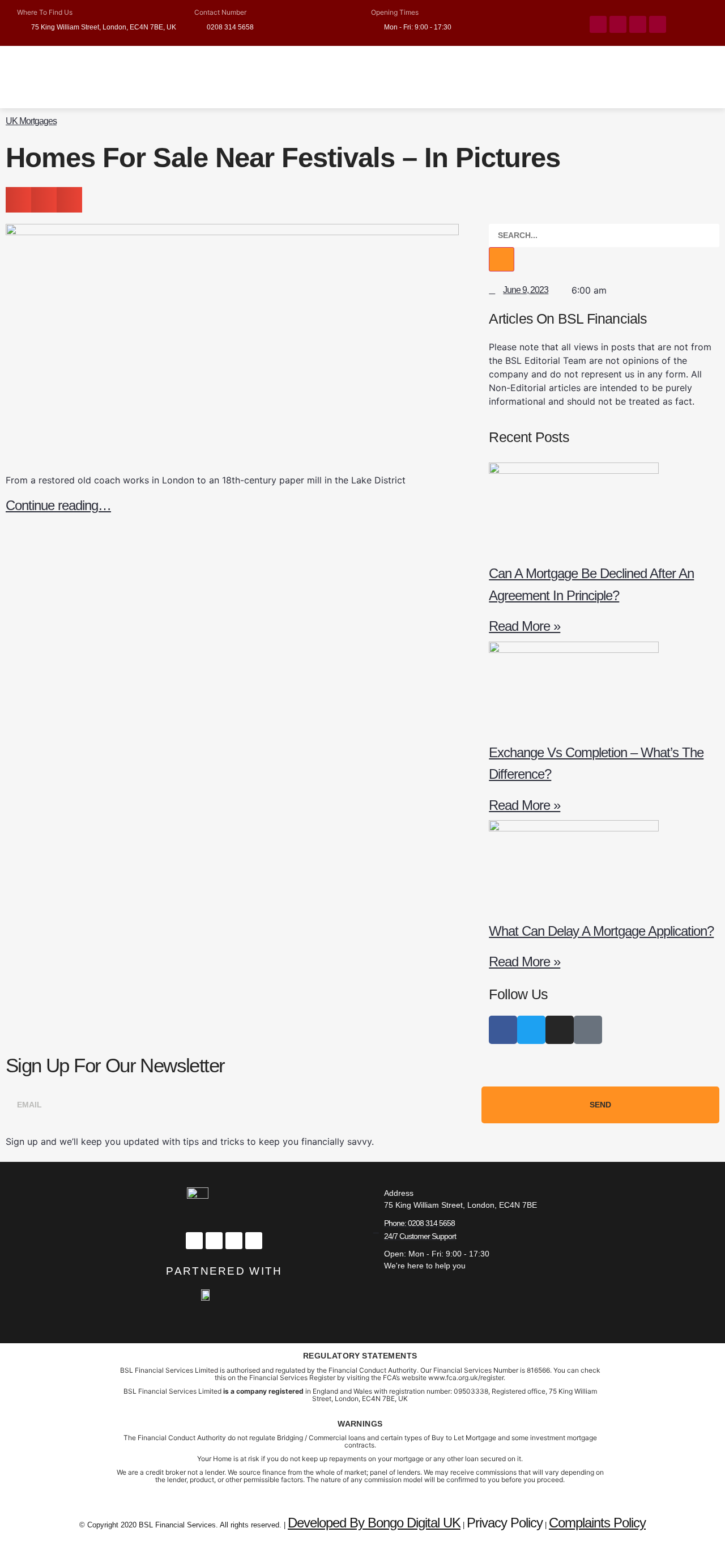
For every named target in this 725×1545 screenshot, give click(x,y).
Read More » (524, 626)
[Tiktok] (657, 24)
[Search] (501, 259)
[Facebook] (598, 24)
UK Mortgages (31, 121)
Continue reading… (58, 505)
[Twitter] (617, 24)
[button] (18, 200)
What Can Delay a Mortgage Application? (601, 931)
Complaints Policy (597, 1522)
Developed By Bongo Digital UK (374, 1522)
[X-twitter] (214, 1240)
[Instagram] (637, 24)
